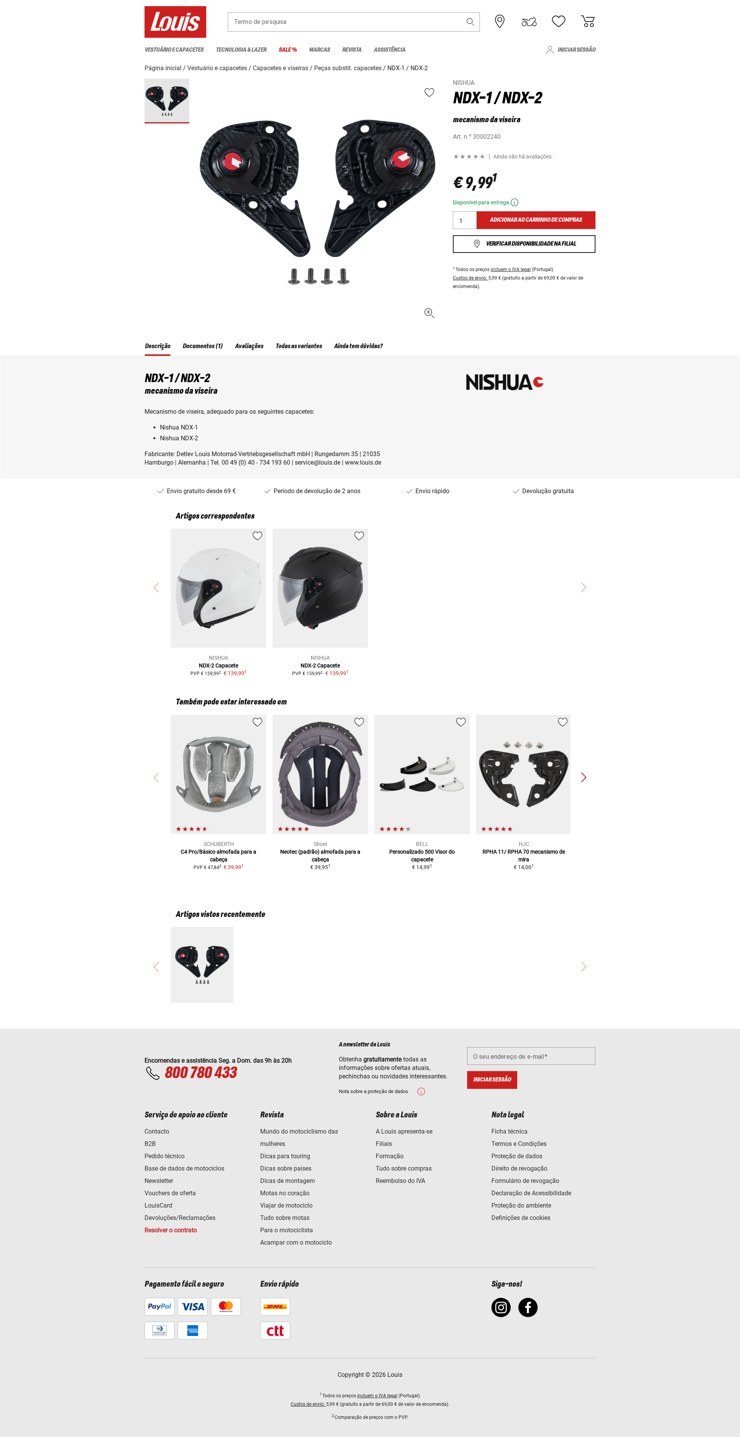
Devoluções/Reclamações (180, 1217)
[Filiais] (500, 21)
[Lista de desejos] (558, 21)
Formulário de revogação (525, 1180)
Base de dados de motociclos (184, 1168)
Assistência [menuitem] (389, 50)
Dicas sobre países (285, 1168)
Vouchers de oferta (170, 1193)
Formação (390, 1156)
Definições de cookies (520, 1217)
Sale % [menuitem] (288, 50)
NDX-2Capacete (218, 665)
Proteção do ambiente (521, 1205)
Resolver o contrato (171, 1230)
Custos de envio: (470, 278)
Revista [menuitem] (352, 50)
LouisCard (158, 1205)
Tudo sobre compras (404, 1168)
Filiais (384, 1143)
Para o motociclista (286, 1230)
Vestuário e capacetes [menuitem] (174, 50)
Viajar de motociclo (286, 1205)
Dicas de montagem (287, 1180)
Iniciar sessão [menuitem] (576, 50)
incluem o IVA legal (511, 269)
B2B (150, 1143)
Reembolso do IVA (400, 1180)
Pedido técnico (165, 1156)
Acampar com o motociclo (296, 1242)
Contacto (157, 1131)
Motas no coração (284, 1193)
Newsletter (159, 1180)
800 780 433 (200, 1073)
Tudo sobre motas (284, 1217)
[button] (470, 22)
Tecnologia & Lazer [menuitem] (241, 50)
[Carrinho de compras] (587, 21)
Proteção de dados (516, 1156)
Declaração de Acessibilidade (531, 1193)
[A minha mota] (529, 21)
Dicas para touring (285, 1156)
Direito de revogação (519, 1168)
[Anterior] (583, 777)
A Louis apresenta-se (404, 1131)
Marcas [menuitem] (319, 50)
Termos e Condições (519, 1143)
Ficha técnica (509, 1131)
